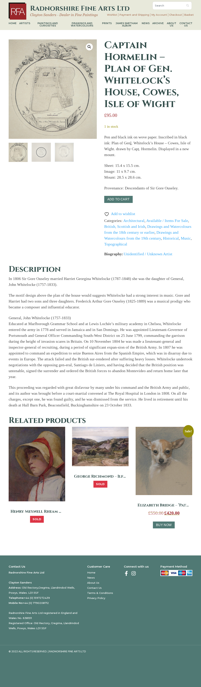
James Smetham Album (127, 24)
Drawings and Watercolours (82, 24)
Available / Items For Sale (167, 220)
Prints (107, 23)
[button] (89, 46)
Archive (158, 23)
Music (186, 238)
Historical (171, 238)
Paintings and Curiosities (47, 24)
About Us (171, 24)
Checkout (175, 14)
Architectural (133, 220)
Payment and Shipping (134, 14)
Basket (189, 14)
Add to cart (118, 199)
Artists (24, 23)
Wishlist (112, 14)
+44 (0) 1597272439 (37, 597)
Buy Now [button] (164, 525)
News (146, 23)
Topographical (115, 244)
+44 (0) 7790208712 (36, 602)
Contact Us (185, 24)
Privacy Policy (96, 598)
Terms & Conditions (100, 592)
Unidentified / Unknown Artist (148, 254)
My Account (159, 14)
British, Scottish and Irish (124, 226)
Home (12, 23)
